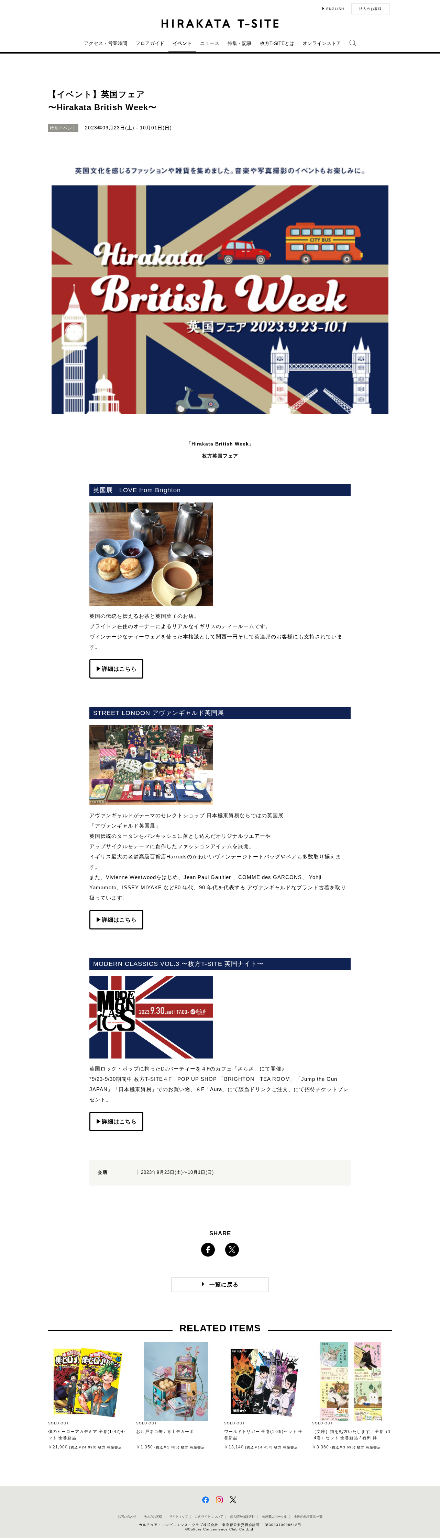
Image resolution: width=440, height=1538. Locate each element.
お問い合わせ (127, 1516)
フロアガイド (149, 43)
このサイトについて (209, 1516)
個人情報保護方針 (242, 1516)
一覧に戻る (224, 1284)
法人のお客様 (370, 9)
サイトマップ (178, 1516)
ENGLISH (335, 9)
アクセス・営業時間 (105, 43)
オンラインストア (321, 43)
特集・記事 (240, 43)
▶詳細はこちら (116, 669)
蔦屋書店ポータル (274, 1516)
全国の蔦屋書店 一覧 (308, 1516)
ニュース (209, 43)
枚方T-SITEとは (277, 43)
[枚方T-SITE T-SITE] (220, 23)
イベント (182, 43)
